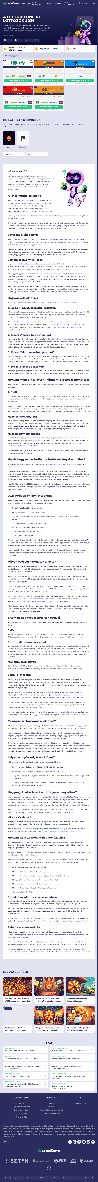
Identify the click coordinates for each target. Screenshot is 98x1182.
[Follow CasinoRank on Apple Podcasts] (92, 1158)
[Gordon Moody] (60, 1177)
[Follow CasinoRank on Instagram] (74, 1158)
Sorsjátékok (26, 3)
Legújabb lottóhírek (79, 1119)
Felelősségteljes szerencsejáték (51, 1126)
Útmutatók (83, 3)
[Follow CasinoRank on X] (78, 1158)
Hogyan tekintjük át (21, 1126)
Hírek (93, 3)
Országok (58, 3)
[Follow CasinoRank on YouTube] (83, 1158)
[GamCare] (86, 1177)
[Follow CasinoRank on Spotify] (88, 1158)
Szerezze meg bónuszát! (18, 80)
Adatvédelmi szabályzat (51, 1130)
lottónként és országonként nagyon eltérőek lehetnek (38, 264)
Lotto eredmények (37, 3)
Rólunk (21, 1119)
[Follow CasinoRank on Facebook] (69, 1158)
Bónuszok (51, 1119)
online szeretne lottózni (56, 464)
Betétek (49, 3)
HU (5, 1158)
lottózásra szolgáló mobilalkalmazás (66, 327)
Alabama (73, 692)
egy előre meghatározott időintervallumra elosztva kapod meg (51, 831)
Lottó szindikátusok (69, 3)
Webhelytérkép (21, 1133)
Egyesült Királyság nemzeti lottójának (61, 339)
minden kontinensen (65, 239)
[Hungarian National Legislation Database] (41, 1177)
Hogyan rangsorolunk (21, 1130)
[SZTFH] (16, 1177)
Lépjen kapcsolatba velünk (21, 1123)
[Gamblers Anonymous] (73, 1177)
